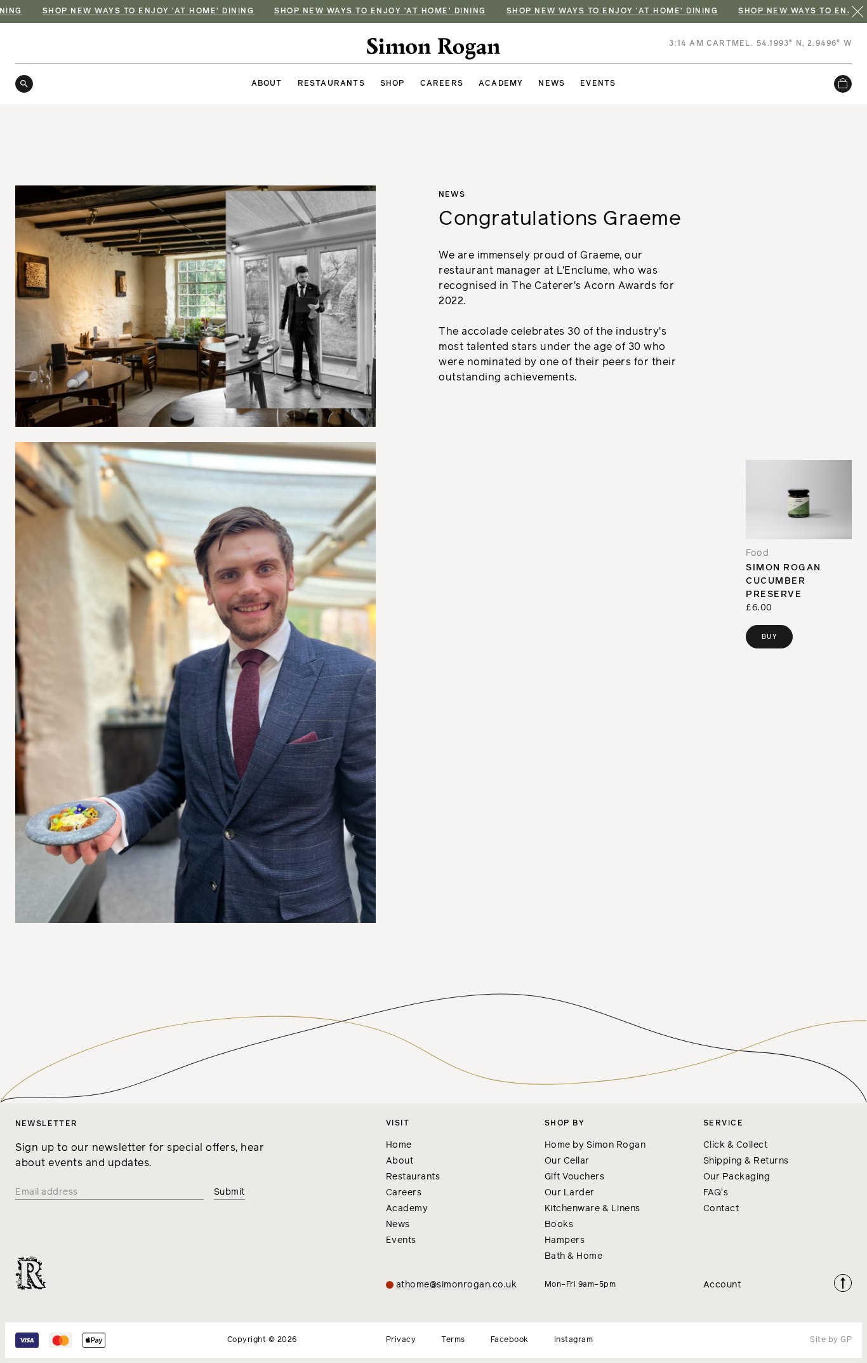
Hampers (565, 1240)
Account (722, 1284)
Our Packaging (737, 1176)
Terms (453, 1340)
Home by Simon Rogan (595, 1145)
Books (559, 1224)
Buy (769, 637)
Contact (721, 1208)
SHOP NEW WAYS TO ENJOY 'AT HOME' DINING (347, 11)
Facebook (510, 1340)
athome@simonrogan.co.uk (456, 1284)
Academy (501, 84)
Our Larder (570, 1192)
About (266, 84)
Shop (392, 84)
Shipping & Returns (746, 1161)
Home (399, 1145)
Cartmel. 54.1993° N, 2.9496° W (779, 44)
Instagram (573, 1340)
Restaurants (331, 84)
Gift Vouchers (575, 1176)
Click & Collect (735, 1145)
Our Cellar (567, 1161)
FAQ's (716, 1192)
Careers (441, 84)
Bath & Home (574, 1256)
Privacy (401, 1340)
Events (598, 84)
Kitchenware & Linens (592, 1208)
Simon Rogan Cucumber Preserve (783, 581)
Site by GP (831, 1340)
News (551, 84)
